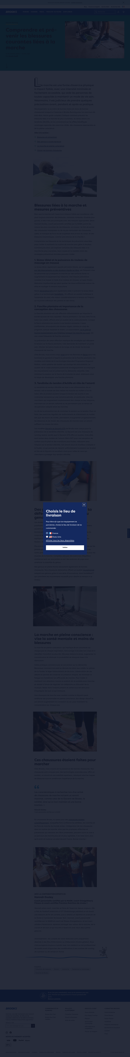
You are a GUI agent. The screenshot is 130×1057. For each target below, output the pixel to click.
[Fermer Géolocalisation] (84, 504)
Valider (65, 547)
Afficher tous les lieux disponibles (60, 540)
